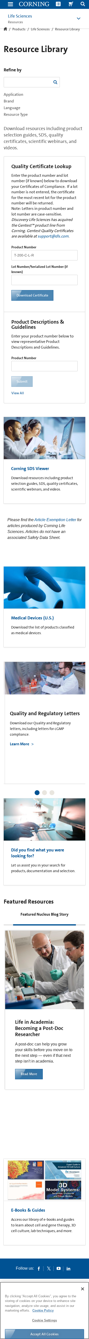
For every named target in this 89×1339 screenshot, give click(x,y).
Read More (29, 1074)
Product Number (23, 247)
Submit (22, 381)
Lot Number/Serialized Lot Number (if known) (39, 269)
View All (17, 393)
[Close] (82, 1288)
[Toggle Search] (83, 4)
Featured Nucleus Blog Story (44, 914)
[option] (46, 723)
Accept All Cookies (44, 1334)
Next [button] (75, 716)
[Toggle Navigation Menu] (10, 4)
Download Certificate (32, 295)
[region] (44, 1310)
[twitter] (48, 1268)
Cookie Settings (44, 1320)
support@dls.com (53, 236)
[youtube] (58, 1268)
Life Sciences (20, 16)
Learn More (19, 744)
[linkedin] (68, 1268)
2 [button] (44, 792)
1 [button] (37, 792)
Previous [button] (13, 716)
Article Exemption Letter (55, 520)
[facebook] (39, 1268)
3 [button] (51, 792)
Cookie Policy (43, 1310)
